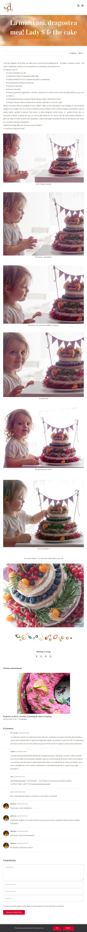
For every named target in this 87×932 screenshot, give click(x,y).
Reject (68, 928)
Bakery (37, 40)
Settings (46, 928)
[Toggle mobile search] (78, 5)
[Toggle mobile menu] (83, 5)
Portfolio (32, 40)
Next (80, 53)
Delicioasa (13, 804)
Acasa (27, 40)
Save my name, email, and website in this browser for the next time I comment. (34, 906)
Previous (73, 53)
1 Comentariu (22, 719)
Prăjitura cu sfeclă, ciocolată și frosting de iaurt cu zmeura (43, 693)
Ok (57, 928)
